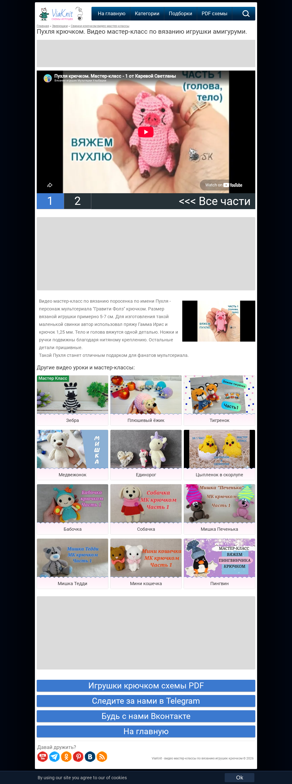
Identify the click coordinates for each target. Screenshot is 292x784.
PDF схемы (214, 13)
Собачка (146, 529)
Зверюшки (60, 26)
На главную (111, 13)
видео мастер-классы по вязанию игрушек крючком (203, 758)
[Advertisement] (146, 53)
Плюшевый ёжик (146, 420)
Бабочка (73, 529)
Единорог (146, 474)
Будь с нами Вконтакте (146, 716)
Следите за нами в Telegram (146, 701)
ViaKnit (62, 16)
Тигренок (219, 420)
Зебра (72, 420)
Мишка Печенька (219, 529)
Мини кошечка (146, 583)
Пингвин (219, 583)
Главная (43, 26)
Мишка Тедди (72, 583)
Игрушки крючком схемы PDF (146, 685)
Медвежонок (72, 474)
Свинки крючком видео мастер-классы (100, 26)
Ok (239, 777)
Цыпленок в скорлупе (219, 474)
